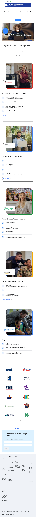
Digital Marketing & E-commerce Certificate (4, 470)
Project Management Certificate (4, 478)
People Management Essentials (4, 504)
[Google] (3, 511)
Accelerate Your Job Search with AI (11, 463)
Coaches (23, 462)
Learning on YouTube (24, 470)
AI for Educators (11, 476)
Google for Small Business (31, 464)
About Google (9, 511)
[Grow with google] (7, 1)
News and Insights (23, 466)
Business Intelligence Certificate (4, 491)
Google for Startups (30, 468)
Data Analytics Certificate (4, 465)
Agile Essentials (4, 500)
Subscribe (6, 448)
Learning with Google (31, 482)
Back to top (17, 428)
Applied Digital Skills (31, 461)
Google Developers (31, 476)
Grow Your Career (24, 474)
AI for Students (11, 470)
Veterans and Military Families (24, 477)
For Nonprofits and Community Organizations (18, 466)
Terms (24, 511)
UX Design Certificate (4, 483)
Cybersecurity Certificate (4, 462)
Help (4, 514)
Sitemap (28, 511)
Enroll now (27, 4)
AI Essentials (10, 467)
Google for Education (30, 472)
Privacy (21, 511)
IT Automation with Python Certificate (4, 496)
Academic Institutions (17, 462)
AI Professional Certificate (11, 459)
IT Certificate (4, 474)
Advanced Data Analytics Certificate (4, 486)
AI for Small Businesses (10, 474)
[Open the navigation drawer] (2, 1)
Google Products (16, 511)
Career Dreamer (10, 480)
